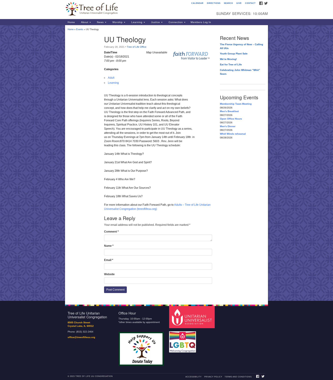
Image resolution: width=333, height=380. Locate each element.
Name (108, 245)
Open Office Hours (231, 118)
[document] (166, 163)
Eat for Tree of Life (231, 64)
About (84, 22)
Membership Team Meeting (236, 103)
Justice (155, 22)
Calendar (197, 3)
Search (228, 3)
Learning (136, 22)
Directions (213, 3)
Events (79, 29)
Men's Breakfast (229, 111)
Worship (117, 22)
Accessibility (193, 377)
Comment (111, 231)
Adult (111, 77)
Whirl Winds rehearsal (233, 133)
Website (109, 274)
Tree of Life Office (136, 46)
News (100, 22)
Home (71, 22)
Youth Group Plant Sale (233, 53)
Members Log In (201, 22)
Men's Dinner (227, 126)
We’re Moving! (228, 59)
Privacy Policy (213, 377)
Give (239, 3)
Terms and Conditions (238, 377)
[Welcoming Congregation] (183, 340)
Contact (250, 3)
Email (108, 260)
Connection (176, 22)
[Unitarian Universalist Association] (192, 317)
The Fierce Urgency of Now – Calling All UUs (241, 46)
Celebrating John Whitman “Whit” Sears (240, 72)
